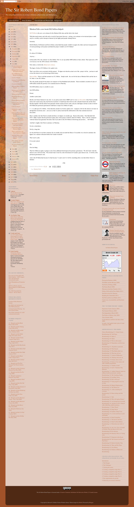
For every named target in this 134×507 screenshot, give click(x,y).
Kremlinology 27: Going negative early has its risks (113, 382)
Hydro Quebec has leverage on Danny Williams (117, 173)
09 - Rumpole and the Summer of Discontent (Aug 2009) (17, 387)
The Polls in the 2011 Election (109, 293)
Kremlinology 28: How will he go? (111, 379)
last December (82, 100)
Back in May (33, 76)
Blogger (91, 502)
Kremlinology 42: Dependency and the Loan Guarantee (113, 343)
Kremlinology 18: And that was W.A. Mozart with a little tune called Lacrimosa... (113, 404)
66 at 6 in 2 (112, 185)
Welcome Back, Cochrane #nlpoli (18, 87)
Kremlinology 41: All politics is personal (112, 346)
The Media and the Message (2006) (111, 282)
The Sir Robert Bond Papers (31, 10)
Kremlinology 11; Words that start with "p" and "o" (113, 424)
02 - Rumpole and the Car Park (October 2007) (16, 413)
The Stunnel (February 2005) (109, 311)
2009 (12, 172)
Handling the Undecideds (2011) (110, 295)
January (14, 159)
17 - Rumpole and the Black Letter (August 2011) (16, 356)
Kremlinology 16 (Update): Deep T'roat (112, 411)
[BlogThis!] (55, 167)
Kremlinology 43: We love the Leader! (112, 341)
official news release (49, 65)
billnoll (80, 502)
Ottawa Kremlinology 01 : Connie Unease (112, 332)
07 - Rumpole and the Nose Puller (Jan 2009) (15, 394)
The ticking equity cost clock (109, 143)
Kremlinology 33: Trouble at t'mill (111, 365)
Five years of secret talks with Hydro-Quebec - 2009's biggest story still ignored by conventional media (16, 278)
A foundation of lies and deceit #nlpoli (111, 108)
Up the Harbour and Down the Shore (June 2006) (113, 320)
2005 (12, 182)
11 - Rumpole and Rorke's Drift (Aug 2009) (17, 380)
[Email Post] (49, 166)
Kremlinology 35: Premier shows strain (112, 359)
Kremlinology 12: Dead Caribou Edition (112, 421)
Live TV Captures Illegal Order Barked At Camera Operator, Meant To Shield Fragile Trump (17, 237)
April (13, 151)
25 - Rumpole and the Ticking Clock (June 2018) (16, 327)
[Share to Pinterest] (60, 167)
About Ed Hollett (14, 20)
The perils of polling (107, 117)
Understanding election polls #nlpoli (18, 103)
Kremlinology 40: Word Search (110, 349)
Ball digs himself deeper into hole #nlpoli (112, 37)
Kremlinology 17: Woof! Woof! (110, 407)
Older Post (94, 175)
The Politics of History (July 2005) (111, 315)
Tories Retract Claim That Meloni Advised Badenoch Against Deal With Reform (17, 218)
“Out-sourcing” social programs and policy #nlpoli (18, 119)
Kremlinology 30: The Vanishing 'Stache (112, 375)
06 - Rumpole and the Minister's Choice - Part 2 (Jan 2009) (17, 398)
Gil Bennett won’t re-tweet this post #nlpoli (113, 28)
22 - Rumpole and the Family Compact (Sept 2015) (16, 338)
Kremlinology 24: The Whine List (110, 387)
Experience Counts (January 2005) (111, 308)
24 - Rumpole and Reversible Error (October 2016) (16, 331)
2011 (12, 167)
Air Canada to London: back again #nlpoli (17, 124)
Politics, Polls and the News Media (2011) (112, 291)
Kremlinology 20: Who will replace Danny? (113, 399)
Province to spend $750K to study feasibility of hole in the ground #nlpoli (113, 97)
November (15, 51)
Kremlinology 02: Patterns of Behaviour (112, 449)
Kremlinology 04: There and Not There (112, 445)
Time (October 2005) (107, 317)
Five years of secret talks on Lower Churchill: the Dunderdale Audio (113, 209)
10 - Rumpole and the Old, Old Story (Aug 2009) (16, 383)
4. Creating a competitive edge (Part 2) (112, 472)
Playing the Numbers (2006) (109, 280)
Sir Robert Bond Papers (112, 247)
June (13, 64)
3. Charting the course (107, 467)
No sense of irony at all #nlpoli (17, 145)
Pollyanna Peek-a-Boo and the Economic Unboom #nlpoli (18, 114)
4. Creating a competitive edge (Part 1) (112, 469)
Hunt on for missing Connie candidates (117, 196)
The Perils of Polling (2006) (109, 284)
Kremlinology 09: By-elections (110, 431)
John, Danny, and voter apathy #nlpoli (17, 141)
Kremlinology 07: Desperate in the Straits (112, 437)
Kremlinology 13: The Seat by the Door (112, 419)
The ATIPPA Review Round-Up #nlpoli (17, 74)
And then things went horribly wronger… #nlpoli (17, 136)
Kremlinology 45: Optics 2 (109, 336)
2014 (12, 46)
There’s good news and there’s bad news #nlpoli (18, 132)
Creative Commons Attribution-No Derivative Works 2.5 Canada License (79, 492)
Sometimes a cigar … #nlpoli (17, 109)
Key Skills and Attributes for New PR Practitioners (16, 305)
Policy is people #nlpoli (108, 56)
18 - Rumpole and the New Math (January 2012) (17, 353)
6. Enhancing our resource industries (111, 480)
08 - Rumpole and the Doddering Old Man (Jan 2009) (17, 391)
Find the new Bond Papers (108, 47)
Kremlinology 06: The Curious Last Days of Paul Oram (113, 440)
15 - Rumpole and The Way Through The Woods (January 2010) (16, 364)
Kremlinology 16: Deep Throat (110, 409)
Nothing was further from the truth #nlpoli (18, 90)
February (14, 156)
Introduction (105, 461)
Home (64, 175)
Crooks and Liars (15, 233)
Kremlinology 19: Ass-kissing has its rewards (113, 401)
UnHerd (13, 191)
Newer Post (33, 175)
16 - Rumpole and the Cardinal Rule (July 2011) (16, 360)
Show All (24, 268)
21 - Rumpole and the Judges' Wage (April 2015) (16, 342)
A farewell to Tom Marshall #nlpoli (17, 128)
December (15, 49)
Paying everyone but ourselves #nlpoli (17, 66)
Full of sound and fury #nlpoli (117, 86)
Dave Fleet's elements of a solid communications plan (16, 313)
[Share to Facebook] (58, 167)
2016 (12, 42)
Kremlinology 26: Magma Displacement (112, 385)
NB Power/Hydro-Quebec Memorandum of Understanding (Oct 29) (17, 287)
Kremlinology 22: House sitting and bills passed (112, 394)
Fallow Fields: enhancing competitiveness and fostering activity (113, 132)
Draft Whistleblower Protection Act (17, 282)
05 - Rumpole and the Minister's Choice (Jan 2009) (17, 402)
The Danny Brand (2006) (108, 287)
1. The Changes (106, 463)
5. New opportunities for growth (110, 478)
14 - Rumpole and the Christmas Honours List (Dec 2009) (17, 369)
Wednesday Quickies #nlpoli (17, 97)
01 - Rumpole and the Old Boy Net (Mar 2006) (16, 416)
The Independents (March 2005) (110, 313)
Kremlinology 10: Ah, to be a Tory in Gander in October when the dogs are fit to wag (113, 428)
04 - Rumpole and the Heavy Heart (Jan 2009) (16, 405)
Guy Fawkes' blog (15, 215)
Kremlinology (105, 451)
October (14, 54)
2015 (12, 44)
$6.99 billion (33, 33)
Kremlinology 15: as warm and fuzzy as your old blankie (113, 414)
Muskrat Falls (37, 169)
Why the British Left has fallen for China (16, 193)
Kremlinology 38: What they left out (111, 353)
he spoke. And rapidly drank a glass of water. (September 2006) (113, 323)
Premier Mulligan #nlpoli (18, 100)
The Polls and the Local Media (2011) (111, 297)
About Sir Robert (26, 20)
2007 (12, 177)
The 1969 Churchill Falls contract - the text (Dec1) (15, 291)
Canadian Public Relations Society (15, 302)
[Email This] (53, 167)
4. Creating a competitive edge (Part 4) (112, 476)
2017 (12, 39)
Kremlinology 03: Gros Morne (110, 447)
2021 (12, 29)
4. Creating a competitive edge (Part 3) (112, 474)
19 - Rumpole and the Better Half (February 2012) (17, 349)
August (14, 59)
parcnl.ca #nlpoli (16, 77)
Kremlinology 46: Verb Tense (109, 334)
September (15, 56)
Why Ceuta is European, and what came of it (17, 202)
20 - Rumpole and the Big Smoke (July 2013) (17, 345)
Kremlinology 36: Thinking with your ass (112, 357)
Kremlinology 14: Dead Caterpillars (111, 417)
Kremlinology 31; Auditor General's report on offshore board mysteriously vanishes (113, 372)
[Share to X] (56, 167)
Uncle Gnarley (14, 251)
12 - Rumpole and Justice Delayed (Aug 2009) (15, 376)
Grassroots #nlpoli (16, 84)
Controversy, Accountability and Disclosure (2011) (113, 300)
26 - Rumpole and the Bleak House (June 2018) (16, 323)
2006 (12, 179)
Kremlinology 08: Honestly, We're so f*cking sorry (113, 434)
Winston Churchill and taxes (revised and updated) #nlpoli (117, 231)
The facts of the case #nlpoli (117, 75)
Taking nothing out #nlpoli (18, 94)
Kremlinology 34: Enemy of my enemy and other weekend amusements (113, 362)
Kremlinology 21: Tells (108, 397)
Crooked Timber (15, 200)
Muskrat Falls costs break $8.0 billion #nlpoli (18, 70)
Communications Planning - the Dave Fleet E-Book (17, 309)
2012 (12, 164)
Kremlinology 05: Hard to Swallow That (112, 443)
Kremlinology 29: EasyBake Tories (111, 377)
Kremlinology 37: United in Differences (112, 355)
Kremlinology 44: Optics (108, 338)
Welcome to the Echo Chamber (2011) (111, 289)
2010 (12, 169)
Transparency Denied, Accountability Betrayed (16, 253)
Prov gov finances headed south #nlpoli (112, 152)
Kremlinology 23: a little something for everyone (112, 390)
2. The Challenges (106, 465)
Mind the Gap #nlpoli (115, 162)
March (14, 154)
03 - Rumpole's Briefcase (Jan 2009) (16, 409)
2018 (12, 37)
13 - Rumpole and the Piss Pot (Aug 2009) (16, 372)
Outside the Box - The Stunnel (109, 66)
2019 (12, 34)
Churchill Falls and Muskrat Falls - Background (48, 20)
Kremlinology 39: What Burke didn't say (112, 351)
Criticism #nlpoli (16, 106)
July (13, 61)
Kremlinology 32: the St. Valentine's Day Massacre (112, 368)
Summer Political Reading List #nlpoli (18, 80)
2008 (12, 174)
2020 (12, 32)
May (13, 149)
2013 (12, 162)
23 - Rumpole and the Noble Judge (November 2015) (16, 334)
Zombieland (113, 219)
